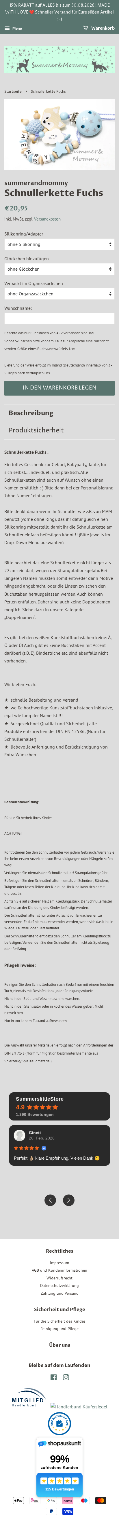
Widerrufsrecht (59, 1278)
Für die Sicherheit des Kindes (59, 1321)
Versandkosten (47, 219)
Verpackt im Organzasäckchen (33, 283)
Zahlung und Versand (60, 1293)
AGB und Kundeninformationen (59, 1270)
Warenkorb (102, 28)
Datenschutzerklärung (59, 1285)
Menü (16, 28)
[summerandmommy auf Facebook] (53, 1378)
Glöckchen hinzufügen (26, 258)
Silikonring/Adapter (23, 234)
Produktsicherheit (36, 430)
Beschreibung (31, 413)
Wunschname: (18, 308)
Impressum (59, 1262)
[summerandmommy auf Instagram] (66, 1378)
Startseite (13, 91)
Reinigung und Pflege (59, 1328)
